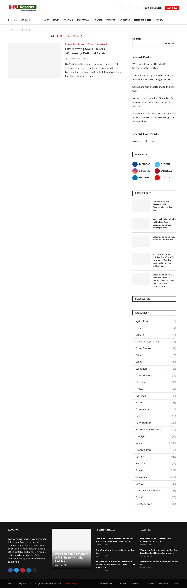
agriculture (155, 321)
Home (46, 20)
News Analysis (155, 450)
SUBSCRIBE (172, 8)
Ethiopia (155, 382)
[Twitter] (122, 8)
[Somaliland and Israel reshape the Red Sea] (141, 241)
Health (98, 20)
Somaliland (155, 477)
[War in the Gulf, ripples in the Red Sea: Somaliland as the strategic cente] (141, 224)
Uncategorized (155, 504)
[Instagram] (127, 8)
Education (83, 20)
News (56, 20)
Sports (159, 20)
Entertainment (142, 20)
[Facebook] (116, 8)
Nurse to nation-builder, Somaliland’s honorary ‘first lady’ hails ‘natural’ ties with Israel (152, 102)
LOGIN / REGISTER (153, 8)
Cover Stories (155, 348)
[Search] (177, 20)
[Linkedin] (133, 8)
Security (155, 463)
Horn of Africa (155, 423)
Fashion (155, 389)
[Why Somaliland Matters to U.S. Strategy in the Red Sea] (141, 206)
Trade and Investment (155, 490)
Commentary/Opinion (155, 341)
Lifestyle (125, 20)
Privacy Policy (137, 583)
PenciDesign (71, 583)
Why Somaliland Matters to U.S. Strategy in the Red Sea (163, 205)
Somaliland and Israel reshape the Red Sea (164, 238)
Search (136, 38)
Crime (155, 355)
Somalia (155, 470)
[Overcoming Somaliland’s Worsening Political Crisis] (34, 60)
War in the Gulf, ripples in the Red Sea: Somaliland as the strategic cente (164, 223)
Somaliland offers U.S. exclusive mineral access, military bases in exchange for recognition (154, 117)
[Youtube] (138, 8)
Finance (110, 20)
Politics (68, 20)
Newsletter (164, 583)
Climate (155, 335)
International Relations (155, 429)
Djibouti (155, 362)
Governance (155, 409)
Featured (155, 395)
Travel (155, 497)
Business (155, 328)
